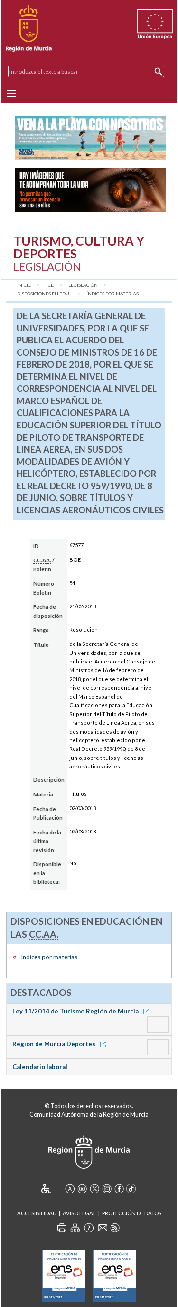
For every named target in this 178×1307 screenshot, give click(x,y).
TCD (50, 285)
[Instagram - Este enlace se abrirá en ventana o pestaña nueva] (106, 1188)
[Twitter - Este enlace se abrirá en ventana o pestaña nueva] (94, 1188)
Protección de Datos (131, 1213)
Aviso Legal (79, 1213)
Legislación (83, 285)
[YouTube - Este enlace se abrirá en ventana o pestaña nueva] (82, 1188)
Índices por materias (112, 293)
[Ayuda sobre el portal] (88, 1227)
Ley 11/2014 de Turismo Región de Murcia (76, 1011)
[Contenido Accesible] (52, 1188)
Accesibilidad (36, 1213)
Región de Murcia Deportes (54, 1044)
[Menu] (11, 93)
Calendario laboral (39, 1066)
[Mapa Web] (75, 1227)
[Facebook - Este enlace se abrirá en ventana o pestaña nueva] (119, 1188)
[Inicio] (29, 28)
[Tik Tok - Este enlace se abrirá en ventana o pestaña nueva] (131, 1188)
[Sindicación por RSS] (115, 1227)
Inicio (24, 285)
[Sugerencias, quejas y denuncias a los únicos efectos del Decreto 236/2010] (102, 1227)
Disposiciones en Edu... (44, 293)
